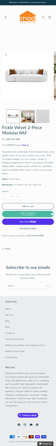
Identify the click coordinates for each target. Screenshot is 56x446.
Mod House (19, 442)
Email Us (46, 444)
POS (25, 442)
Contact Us (10, 333)
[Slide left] (3, 117)
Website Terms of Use (14, 351)
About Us (9, 314)
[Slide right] (53, 117)
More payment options (28, 228)
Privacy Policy (11, 357)
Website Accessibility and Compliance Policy (25, 345)
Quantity (5, 191)
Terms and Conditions (14, 339)
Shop (7, 326)
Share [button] (7, 248)
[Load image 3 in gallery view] (42, 116)
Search (8, 308)
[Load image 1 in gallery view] (13, 116)
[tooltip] (52, 214)
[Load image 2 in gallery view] (28, 116)
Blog (7, 321)
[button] (5, 17)
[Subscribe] (48, 286)
